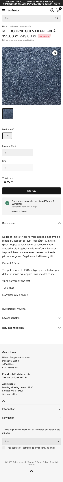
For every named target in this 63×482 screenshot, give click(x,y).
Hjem (4, 26)
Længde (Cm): (9, 146)
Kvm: (4, 161)
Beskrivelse (8, 223)
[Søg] (57, 18)
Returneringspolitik (13, 327)
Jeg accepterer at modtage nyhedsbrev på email (31, 447)
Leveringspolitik (11, 317)
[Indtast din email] (58, 441)
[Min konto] (52, 10)
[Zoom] (55, 53)
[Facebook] (4, 401)
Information (8, 408)
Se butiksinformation (20, 211)
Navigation (8, 417)
